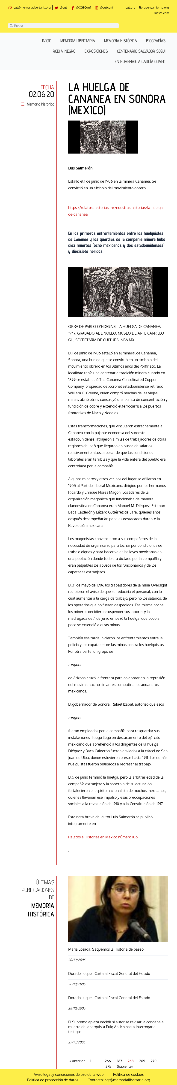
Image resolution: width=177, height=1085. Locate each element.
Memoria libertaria (77, 40)
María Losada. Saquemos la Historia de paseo (106, 949)
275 (108, 1066)
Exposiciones (96, 51)
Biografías (155, 40)
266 (108, 1061)
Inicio (46, 40)
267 (119, 1061)
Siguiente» (125, 1066)
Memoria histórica (120, 40)
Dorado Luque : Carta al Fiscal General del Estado (109, 973)
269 (142, 1061)
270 (153, 1061)
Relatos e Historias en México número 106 (103, 837)
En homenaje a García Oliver (140, 61)
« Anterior (77, 1061)
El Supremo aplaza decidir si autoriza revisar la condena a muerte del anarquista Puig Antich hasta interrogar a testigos (116, 1027)
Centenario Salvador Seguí (141, 51)
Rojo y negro (64, 51)
